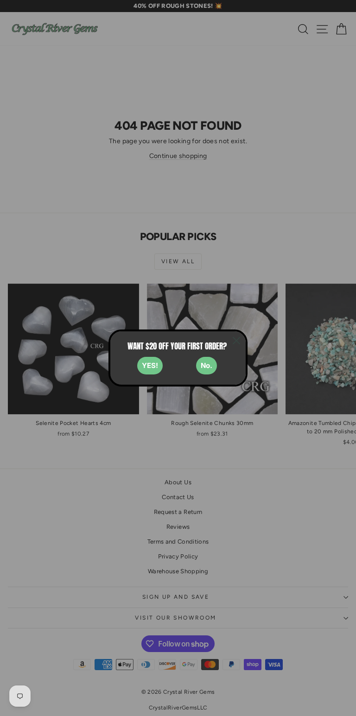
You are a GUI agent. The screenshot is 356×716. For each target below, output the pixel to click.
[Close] (236, 340)
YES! (150, 365)
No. (206, 365)
